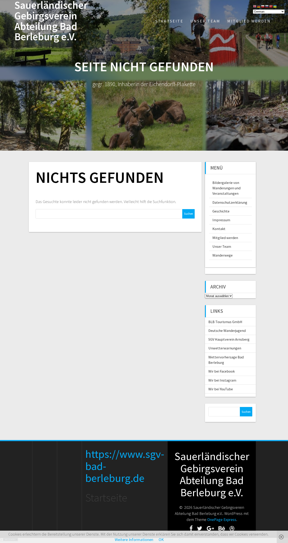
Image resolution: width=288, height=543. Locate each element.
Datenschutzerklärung (229, 202)
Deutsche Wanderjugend (227, 330)
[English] (255, 6)
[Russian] (267, 6)
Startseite (169, 21)
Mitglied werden (249, 21)
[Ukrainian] (275, 6)
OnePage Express (221, 519)
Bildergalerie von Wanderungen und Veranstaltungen (226, 188)
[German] (259, 6)
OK (161, 539)
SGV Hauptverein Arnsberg (229, 339)
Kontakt (218, 228)
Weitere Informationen (134, 539)
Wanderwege (222, 255)
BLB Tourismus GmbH (225, 322)
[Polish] (263, 6)
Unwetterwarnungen (224, 348)
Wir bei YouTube (220, 389)
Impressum (221, 220)
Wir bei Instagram (222, 380)
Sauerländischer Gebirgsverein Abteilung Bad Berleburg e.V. (51, 21)
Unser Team (205, 21)
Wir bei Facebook (221, 371)
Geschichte (221, 211)
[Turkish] (271, 6)
